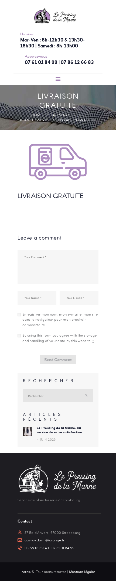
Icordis (26, 571)
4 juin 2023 (46, 439)
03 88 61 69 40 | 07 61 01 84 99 (49, 547)
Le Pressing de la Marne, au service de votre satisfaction (59, 430)
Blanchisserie (34, 119)
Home (37, 114)
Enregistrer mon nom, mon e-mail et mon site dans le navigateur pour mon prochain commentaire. (60, 319)
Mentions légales (82, 571)
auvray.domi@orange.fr (44, 540)
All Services (64, 114)
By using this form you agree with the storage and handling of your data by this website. (59, 338)
